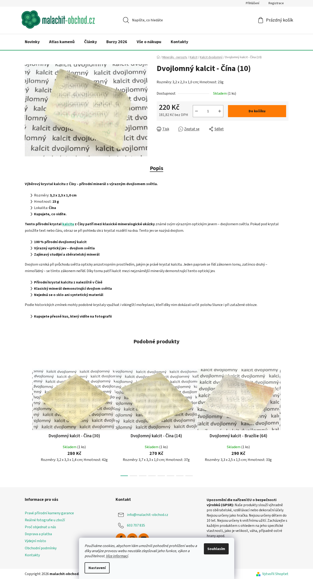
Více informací (117, 556)
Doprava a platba (38, 534)
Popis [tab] (156, 168)
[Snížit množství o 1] (196, 111)
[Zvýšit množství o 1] (219, 111)
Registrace (276, 3)
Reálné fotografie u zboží (45, 520)
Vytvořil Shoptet (275, 573)
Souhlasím (216, 548)
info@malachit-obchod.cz (147, 514)
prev (28, 421)
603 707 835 (136, 525)
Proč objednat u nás (40, 527)
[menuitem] (32, 42)
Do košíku (257, 111)
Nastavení (97, 567)
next (284, 421)
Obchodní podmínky (41, 548)
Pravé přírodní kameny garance (49, 513)
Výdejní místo (35, 541)
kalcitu (68, 224)
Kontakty (32, 555)
